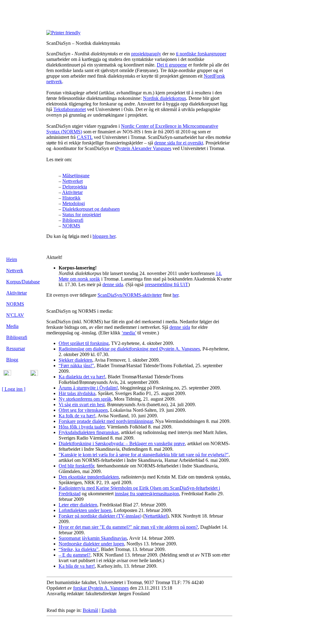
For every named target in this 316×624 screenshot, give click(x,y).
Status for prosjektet (81, 214)
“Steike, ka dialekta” (78, 549)
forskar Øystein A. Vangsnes (101, 588)
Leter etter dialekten (78, 504)
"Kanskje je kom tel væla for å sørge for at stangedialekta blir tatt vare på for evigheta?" (144, 454)
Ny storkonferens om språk (85, 399)
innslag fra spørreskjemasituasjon (147, 493)
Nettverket (72, 181)
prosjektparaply (146, 53)
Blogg (12, 359)
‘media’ (129, 332)
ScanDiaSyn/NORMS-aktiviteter (130, 295)
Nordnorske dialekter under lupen (91, 543)
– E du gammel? (74, 554)
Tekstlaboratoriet (69, 109)
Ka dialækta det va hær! (82, 376)
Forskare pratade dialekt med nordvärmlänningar (106, 421)
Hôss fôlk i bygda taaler (82, 426)
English (109, 610)
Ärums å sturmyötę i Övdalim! (88, 387)
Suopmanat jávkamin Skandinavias (93, 538)
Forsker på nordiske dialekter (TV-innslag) (100, 516)
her (175, 295)
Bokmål (90, 610)
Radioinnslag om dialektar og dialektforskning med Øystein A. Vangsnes (129, 348)
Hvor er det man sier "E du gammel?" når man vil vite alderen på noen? (128, 527)
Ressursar (15, 348)
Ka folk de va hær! (77, 415)
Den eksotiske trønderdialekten (89, 477)
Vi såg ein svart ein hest (82, 404)
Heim (11, 259)
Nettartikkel (155, 516)
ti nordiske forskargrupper (201, 53)
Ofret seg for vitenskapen (83, 410)
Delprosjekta (74, 186)
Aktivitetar (16, 292)
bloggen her (104, 236)
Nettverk (14, 270)
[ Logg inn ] (13, 389)
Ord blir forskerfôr (76, 465)
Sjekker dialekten (75, 360)
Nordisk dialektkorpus (164, 98)
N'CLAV (15, 315)
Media (12, 326)
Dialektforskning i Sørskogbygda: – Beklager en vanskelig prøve (122, 443)
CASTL (85, 137)
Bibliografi (16, 337)
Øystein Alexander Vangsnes (143, 148)
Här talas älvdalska (77, 393)
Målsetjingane (75, 175)
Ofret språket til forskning (84, 343)
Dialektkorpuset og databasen (91, 209)
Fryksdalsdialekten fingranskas (88, 432)
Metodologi (73, 203)
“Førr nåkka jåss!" (76, 365)
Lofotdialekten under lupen (85, 510)
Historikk (71, 197)
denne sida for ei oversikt (178, 142)
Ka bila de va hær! (77, 566)
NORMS (15, 304)
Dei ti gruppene (172, 64)
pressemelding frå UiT (166, 284)
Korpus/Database (23, 281)
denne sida (112, 284)
